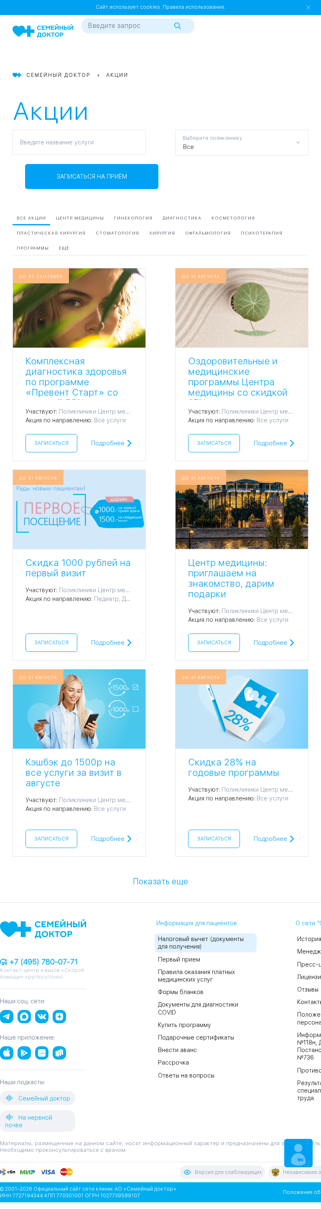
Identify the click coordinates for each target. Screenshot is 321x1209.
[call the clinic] (272, 55)
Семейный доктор (43, 1098)
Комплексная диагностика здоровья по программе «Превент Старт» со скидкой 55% (76, 382)
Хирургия (162, 232)
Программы (33, 247)
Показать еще (160, 881)
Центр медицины (80, 217)
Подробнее (108, 443)
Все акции (31, 217)
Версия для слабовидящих (228, 1172)
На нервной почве (28, 1121)
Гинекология (133, 217)
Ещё (64, 247)
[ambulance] (287, 55)
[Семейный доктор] (43, 31)
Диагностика (182, 217)
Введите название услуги (57, 142)
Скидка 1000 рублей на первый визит (78, 567)
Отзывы (307, 989)
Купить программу (184, 1025)
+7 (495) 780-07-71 (43, 961)
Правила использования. (194, 7)
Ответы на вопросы (186, 1075)
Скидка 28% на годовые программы (233, 767)
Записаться (51, 443)
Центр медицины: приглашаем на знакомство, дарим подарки (231, 578)
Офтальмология (208, 232)
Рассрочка (173, 1062)
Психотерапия (262, 232)
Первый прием (179, 959)
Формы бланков (181, 992)
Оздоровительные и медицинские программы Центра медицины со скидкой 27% (238, 382)
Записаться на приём (91, 176)
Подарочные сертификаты (196, 1037)
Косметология (233, 217)
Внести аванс (177, 1050)
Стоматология (117, 232)
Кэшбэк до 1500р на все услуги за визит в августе (73, 772)
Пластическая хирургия (51, 232)
